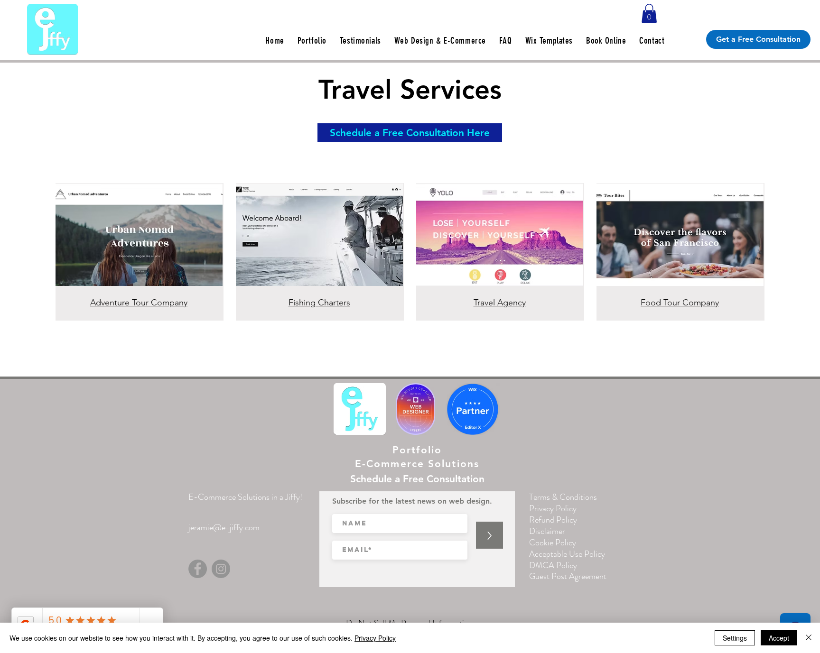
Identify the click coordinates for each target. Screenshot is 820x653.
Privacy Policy (375, 638)
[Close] (808, 637)
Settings (735, 638)
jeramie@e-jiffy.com (224, 527)
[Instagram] (221, 569)
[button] (649, 13)
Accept (779, 638)
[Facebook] (197, 569)
